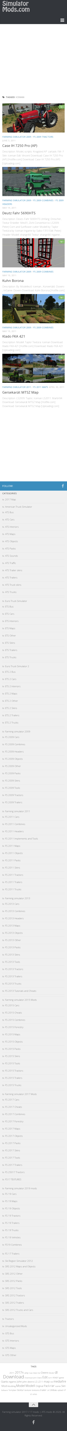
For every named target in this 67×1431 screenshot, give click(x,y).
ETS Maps (10, 628)
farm (50, 1378)
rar (52, 1385)
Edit (45, 1377)
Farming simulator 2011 (16, 387)
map (47, 1381)
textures (36, 1390)
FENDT (56, 1377)
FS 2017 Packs (13, 1143)
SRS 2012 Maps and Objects (20, 1266)
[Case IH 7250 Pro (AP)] (33, 118)
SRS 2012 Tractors (15, 1295)
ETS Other (10, 635)
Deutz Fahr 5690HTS (19, 213)
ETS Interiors (12, 621)
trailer (43, 1390)
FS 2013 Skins (12, 954)
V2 (31, 1394)
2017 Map (10, 499)
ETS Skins (10, 642)
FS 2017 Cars (12, 1099)
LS (36, 1381)
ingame (12, 1381)
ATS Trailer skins (13, 570)
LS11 (40, 1381)
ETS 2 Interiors (13, 686)
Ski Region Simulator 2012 (19, 1260)
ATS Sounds (11, 555)
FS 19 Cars (11, 1193)
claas (35, 1373)
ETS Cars (9, 613)
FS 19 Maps (11, 1201)
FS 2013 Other (13, 940)
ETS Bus (9, 606)
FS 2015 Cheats (13, 1012)
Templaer (12, 1390)
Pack (47, 1386)
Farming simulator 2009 (16, 136)
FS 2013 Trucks (13, 983)
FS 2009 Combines (43, 200)
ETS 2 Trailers (12, 715)
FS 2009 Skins (12, 780)
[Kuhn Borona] (33, 252)
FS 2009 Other (13, 766)
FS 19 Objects (12, 1208)
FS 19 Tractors (12, 1215)
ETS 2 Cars (10, 679)
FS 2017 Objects (14, 1135)
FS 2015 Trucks (13, 1085)
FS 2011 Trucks (13, 889)
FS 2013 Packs (13, 947)
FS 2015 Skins (12, 1056)
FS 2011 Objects (14, 853)
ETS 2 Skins (11, 708)
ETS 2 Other (11, 700)
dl (56, 1372)
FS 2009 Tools (12, 787)
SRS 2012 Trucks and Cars (19, 1309)
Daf (39, 1373)
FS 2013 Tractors (14, 969)
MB (51, 1382)
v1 (65, 1390)
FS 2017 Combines (15, 1114)
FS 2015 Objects (14, 1041)
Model (20, 1385)
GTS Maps (10, 1347)
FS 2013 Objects (14, 932)
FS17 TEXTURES (13, 1179)
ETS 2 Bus (10, 671)
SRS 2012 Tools (13, 1288)
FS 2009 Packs (13, 773)
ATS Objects (11, 541)
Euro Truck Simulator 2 (17, 666)
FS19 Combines (13, 1244)
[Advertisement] (33, 60)
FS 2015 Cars (12, 1005)
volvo (35, 1394)
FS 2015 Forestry (14, 1027)
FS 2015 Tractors (14, 1070)
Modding (11, 1386)
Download (13, 1377)
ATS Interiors (12, 526)
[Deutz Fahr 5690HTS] (33, 181)
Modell (30, 1386)
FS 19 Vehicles (13, 1237)
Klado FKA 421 (13, 336)
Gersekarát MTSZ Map (20, 392)
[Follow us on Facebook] (63, 486)
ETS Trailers (11, 650)
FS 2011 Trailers (13, 882)
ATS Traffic (10, 563)
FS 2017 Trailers (13, 1164)
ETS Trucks (10, 657)
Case (30, 1373)
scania (58, 1386)
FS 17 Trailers (12, 1253)
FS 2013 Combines (15, 911)
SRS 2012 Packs (13, 1280)
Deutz (51, 1372)
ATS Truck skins (13, 584)
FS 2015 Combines (15, 1019)
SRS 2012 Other (14, 1273)
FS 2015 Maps (12, 1034)
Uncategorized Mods (16, 1326)
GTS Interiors (12, 1340)
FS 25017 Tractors (15, 1172)
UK (48, 1390)
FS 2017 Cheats (13, 1106)
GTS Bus (9, 1333)
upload (60, 1390)
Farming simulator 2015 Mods (21, 999)
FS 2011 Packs (13, 860)
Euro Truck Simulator (16, 600)
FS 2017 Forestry (14, 1121)
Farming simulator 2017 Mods (21, 1094)
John (19, 1381)
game (61, 1377)
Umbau (53, 1390)
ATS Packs (10, 548)
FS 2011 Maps (40, 387)
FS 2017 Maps (12, 1128)
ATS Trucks (11, 592)
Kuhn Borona (13, 280)
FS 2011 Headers (14, 831)
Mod (4, 1386)
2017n (19, 1372)
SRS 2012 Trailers (14, 1302)
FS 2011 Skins (12, 867)
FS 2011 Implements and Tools (21, 838)
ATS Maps (10, 534)
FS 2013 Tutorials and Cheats (20, 990)
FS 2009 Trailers (13, 802)
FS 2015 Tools (12, 1063)
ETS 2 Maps (11, 693)
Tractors (9, 1318)
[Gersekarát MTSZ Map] (33, 368)
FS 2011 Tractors (14, 874)
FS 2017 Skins (12, 1150)
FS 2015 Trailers (13, 1077)
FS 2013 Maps (12, 925)
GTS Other (10, 1355)
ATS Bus (9, 512)
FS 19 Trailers (12, 1222)
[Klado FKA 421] (33, 308)
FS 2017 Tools (12, 1157)
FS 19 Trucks (12, 1230)
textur (20, 1390)
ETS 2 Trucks (11, 722)
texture (27, 1390)
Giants (4, 1381)
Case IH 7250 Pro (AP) (19, 145)
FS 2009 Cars (12, 737)
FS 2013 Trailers (13, 976)
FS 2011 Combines (15, 824)
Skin (63, 1386)
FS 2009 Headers (14, 751)
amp (26, 1372)
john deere (28, 1381)
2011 (11, 1372)
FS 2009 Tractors (43, 136)
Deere (44, 1372)
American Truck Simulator (18, 506)
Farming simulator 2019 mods (21, 1188)
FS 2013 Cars (12, 903)
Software (4, 1390)
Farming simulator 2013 (17, 898)
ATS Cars (9, 519)
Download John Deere (33, 1378)
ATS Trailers (11, 577)
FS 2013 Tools (12, 961)
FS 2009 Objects (14, 758)
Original (39, 1386)
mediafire (59, 1381)
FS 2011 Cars (12, 816)
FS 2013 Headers (14, 918)
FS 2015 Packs (13, 1048)
